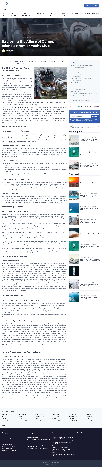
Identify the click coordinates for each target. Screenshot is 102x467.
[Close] (80, 229)
